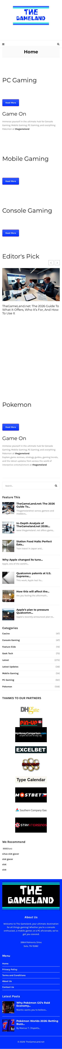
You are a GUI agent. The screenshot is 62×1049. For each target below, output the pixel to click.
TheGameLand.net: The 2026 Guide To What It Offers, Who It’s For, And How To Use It (30, 309)
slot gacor (7, 859)
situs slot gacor (10, 853)
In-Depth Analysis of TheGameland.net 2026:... (33, 525)
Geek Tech (7, 653)
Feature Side (9, 646)
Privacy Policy (9, 969)
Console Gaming (11, 640)
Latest (5, 660)
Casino (6, 633)
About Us (7, 981)
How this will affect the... (32, 591)
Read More (10, 102)
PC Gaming (8, 680)
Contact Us (8, 987)
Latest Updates (10, 666)
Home (5, 963)
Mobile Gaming (10, 673)
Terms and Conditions (14, 975)
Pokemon (7, 686)
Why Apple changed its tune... (22, 559)
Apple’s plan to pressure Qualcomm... (32, 611)
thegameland (22, 453)
